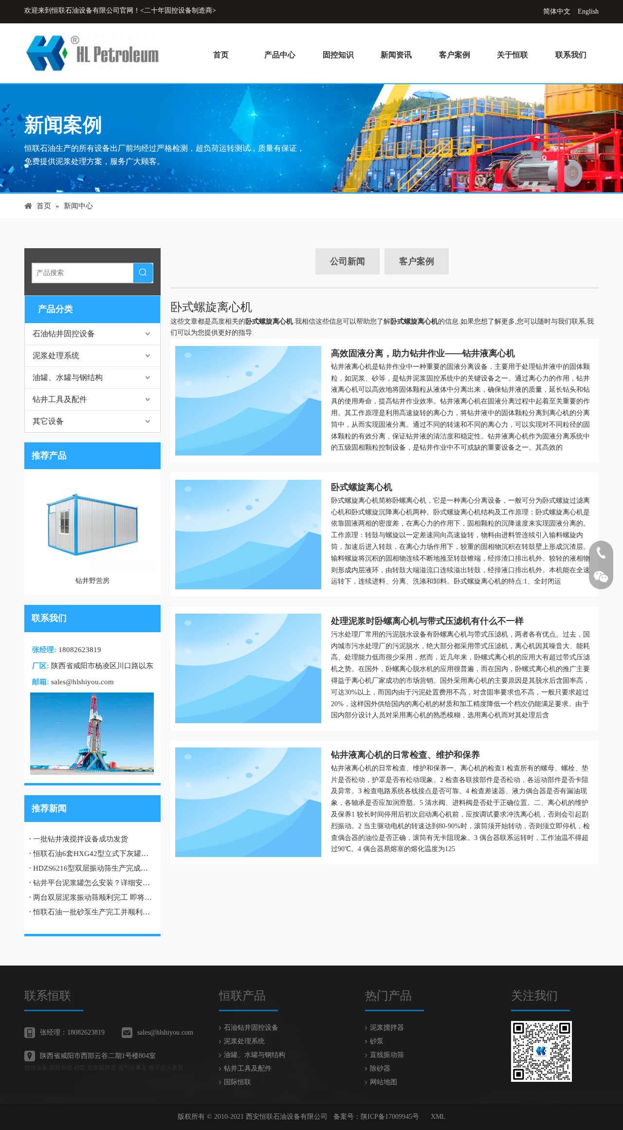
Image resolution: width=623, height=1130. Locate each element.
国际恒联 (237, 1082)
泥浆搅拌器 (387, 1027)
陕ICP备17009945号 (390, 1116)
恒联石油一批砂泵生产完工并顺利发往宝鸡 (92, 912)
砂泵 (377, 1041)
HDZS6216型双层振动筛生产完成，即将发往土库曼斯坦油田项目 (92, 868)
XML (438, 1116)
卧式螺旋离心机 (361, 487)
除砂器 (380, 1068)
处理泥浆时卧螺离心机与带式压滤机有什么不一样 (427, 621)
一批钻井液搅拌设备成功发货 (80, 839)
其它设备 (48, 421)
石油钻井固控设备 (64, 333)
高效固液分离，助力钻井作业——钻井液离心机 (423, 353)
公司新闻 (347, 261)
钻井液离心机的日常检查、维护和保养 (405, 755)
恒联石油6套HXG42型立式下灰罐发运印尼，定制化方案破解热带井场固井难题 (92, 853)
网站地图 (383, 1082)
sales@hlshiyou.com (82, 682)
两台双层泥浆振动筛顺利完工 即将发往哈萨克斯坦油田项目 (92, 897)
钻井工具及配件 (60, 399)
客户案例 (416, 261)
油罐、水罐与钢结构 (68, 377)
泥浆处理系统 (56, 355)
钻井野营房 (92, 580)
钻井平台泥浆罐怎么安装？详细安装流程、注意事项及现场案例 (92, 883)
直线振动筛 (387, 1054)
